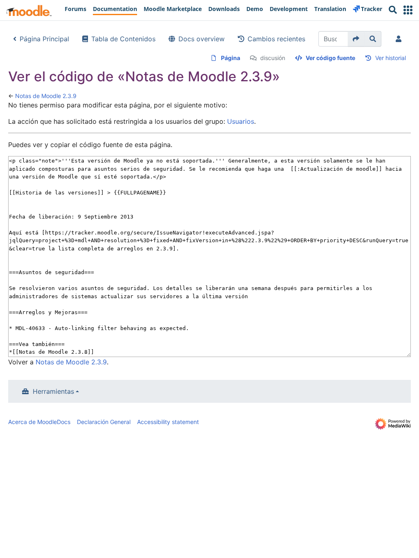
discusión (272, 57)
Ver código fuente (330, 57)
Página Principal (44, 39)
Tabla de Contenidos (123, 39)
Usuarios (240, 121)
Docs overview (201, 39)
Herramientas (53, 391)
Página (230, 57)
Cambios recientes (276, 39)
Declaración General (104, 421)
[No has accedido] (400, 39)
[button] (408, 10)
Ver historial (390, 57)
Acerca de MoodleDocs (39, 421)
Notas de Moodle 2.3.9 (46, 95)
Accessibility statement (168, 421)
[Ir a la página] (356, 39)
